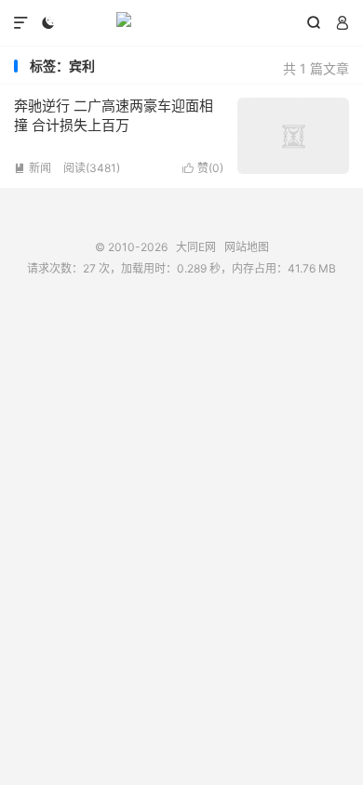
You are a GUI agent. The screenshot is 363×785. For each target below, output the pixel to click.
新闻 (32, 168)
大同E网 (181, 23)
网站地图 (246, 247)
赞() (202, 168)
